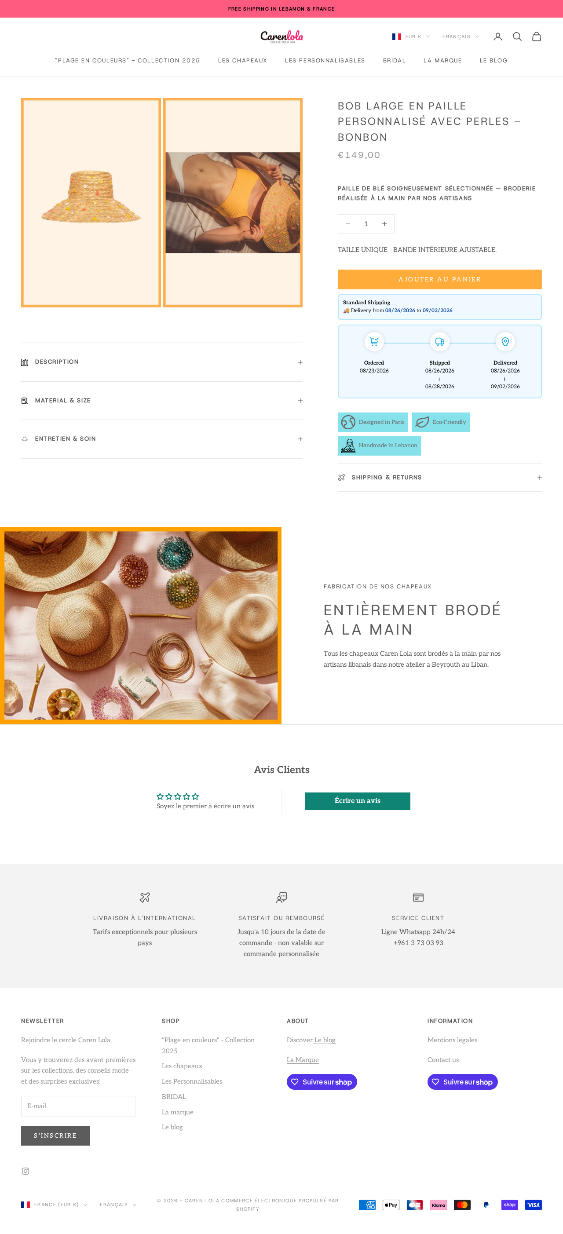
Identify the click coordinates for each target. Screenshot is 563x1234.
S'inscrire (55, 1135)
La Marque (303, 1060)
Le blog (494, 60)
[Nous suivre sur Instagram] (25, 1171)
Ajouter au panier (439, 279)
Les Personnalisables (325, 60)
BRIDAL (394, 60)
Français (456, 36)
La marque (443, 60)
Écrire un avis (357, 801)
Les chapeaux (242, 60)
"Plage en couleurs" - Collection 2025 (128, 60)
